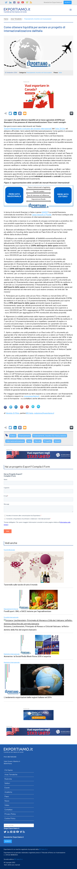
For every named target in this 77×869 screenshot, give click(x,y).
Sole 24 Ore (60, 128)
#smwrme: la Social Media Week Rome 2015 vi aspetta (27, 656)
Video (7, 805)
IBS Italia (29, 413)
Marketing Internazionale (12, 654)
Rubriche (8, 779)
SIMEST (45, 212)
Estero (12, 435)
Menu (70, 12)
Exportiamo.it (17, 10)
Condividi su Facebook (20, 113)
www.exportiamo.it (31, 396)
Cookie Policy (10, 818)
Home (6, 19)
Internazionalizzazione (15, 441)
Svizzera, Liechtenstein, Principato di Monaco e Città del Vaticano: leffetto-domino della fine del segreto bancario (36, 628)
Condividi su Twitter (10, 113)
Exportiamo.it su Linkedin (10, 2)
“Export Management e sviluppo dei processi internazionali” (28, 128)
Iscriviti (68, 2)
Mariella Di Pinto (12, 413)
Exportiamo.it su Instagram (18, 2)
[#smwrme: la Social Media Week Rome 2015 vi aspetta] (39, 644)
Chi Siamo (9, 770)
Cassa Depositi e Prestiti (41, 214)
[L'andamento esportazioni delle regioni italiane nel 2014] (34, 679)
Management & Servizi (11, 609)
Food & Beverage (9, 550)
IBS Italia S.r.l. (43, 849)
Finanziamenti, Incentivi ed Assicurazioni (37, 19)
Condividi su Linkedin (15, 113)
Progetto (47, 441)
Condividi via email (25, 113)
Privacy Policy (10, 814)
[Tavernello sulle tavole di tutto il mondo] (34, 567)
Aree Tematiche (16, 19)
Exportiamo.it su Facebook (14, 2)
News (7, 801)
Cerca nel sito (71, 825)
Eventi (7, 787)
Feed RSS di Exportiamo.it (31, 2)
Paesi (7, 796)
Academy (8, 792)
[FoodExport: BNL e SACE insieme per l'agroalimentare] (38, 599)
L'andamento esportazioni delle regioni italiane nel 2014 (28, 697)
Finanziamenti (24, 435)
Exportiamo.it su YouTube (22, 2)
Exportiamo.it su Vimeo (27, 2)
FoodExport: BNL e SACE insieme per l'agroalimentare (27, 611)
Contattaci (8, 809)
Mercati (38, 441)
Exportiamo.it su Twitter (6, 2)
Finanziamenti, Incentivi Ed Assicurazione (49, 435)
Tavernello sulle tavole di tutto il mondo (20, 584)
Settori (7, 783)
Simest (57, 441)
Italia (60, 73)
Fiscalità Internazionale (11, 617)
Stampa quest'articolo (71, 113)
